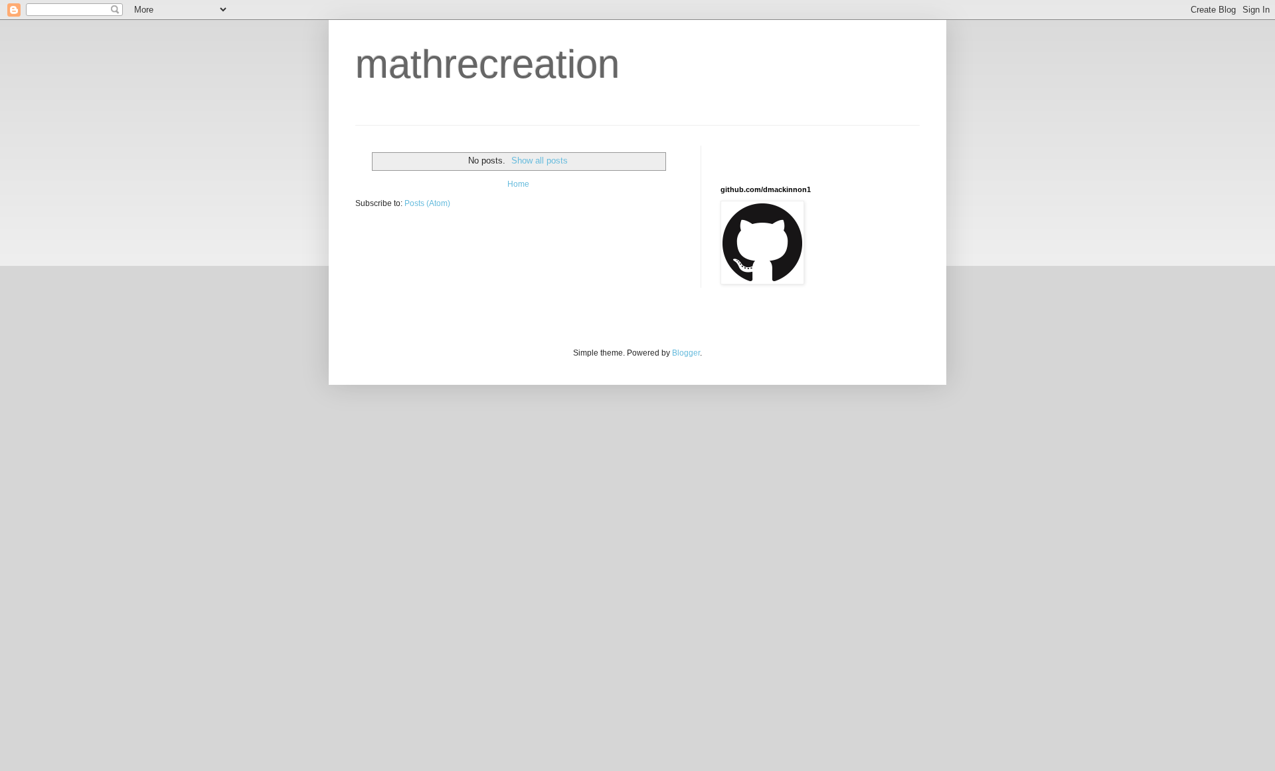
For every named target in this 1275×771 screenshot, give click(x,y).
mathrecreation (487, 64)
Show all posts (539, 160)
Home (518, 184)
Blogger (686, 353)
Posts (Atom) (427, 203)
